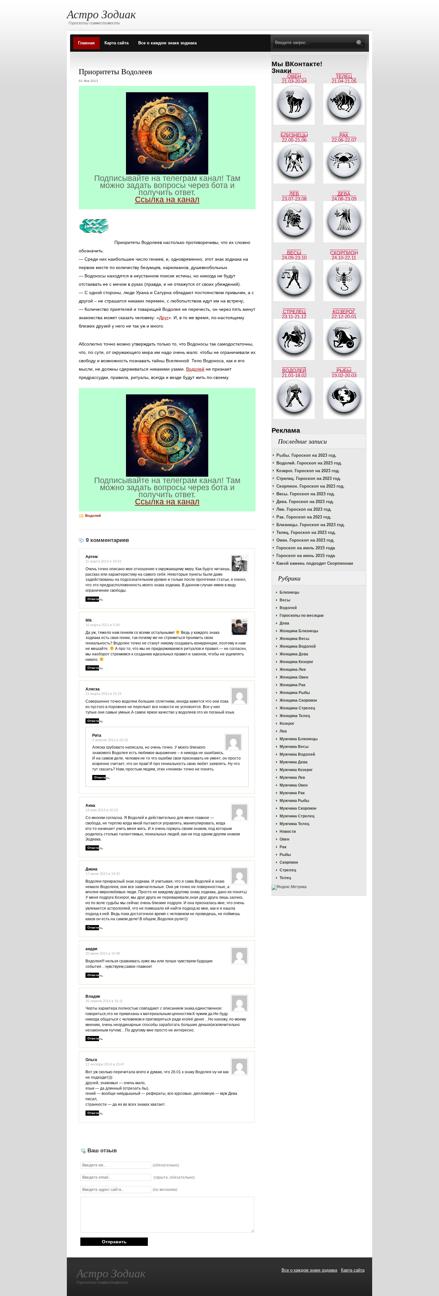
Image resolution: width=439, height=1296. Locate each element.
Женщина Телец (295, 716)
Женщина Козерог (296, 662)
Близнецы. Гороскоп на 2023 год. (310, 524)
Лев (283, 731)
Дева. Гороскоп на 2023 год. (305, 501)
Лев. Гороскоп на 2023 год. (304, 509)
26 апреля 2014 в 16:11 (104, 1001)
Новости (288, 831)
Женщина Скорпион (298, 700)
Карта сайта (116, 42)
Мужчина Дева (294, 762)
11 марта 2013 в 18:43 (103, 561)
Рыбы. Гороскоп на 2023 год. (306, 455)
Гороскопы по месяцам (302, 615)
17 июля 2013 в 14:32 (102, 874)
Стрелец (288, 870)
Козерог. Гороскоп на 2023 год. (308, 470)
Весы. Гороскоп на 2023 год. (305, 493)
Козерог (287, 723)
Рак (283, 847)
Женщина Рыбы (295, 692)
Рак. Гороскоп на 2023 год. (303, 517)
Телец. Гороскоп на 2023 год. (306, 532)
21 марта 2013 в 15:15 (103, 694)
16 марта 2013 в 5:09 (102, 625)
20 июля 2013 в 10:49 (102, 953)
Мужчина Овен (294, 785)
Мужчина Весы (294, 746)
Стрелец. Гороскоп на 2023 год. (308, 478)
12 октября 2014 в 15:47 (104, 1064)
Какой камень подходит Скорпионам (314, 563)
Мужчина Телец (294, 824)
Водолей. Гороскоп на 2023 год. (309, 463)
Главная (86, 42)
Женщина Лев (293, 669)
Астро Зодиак (101, 14)
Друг (163, 317)
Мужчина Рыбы (294, 800)
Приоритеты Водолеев (115, 71)
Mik (88, 620)
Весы (285, 600)
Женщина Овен (294, 677)
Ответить (95, 599)
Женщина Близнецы (299, 631)
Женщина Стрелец (297, 708)
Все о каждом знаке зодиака (167, 42)
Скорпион (289, 862)
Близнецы (289, 592)
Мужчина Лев (292, 777)
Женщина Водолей (298, 646)
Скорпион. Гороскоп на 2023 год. (310, 486)
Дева (284, 623)
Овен (284, 839)
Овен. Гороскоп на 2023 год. (305, 540)
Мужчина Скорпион (298, 808)
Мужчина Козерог (296, 770)
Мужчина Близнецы (299, 739)
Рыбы (285, 854)
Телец (285, 878)
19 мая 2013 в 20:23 (101, 810)
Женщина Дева (294, 654)
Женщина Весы (294, 638)
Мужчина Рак (292, 793)
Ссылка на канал (167, 199)
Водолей (288, 608)
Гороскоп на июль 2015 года (305, 547)
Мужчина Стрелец (297, 816)
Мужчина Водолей (297, 754)
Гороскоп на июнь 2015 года (305, 555)
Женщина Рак (292, 685)
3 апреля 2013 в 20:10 (110, 740)
